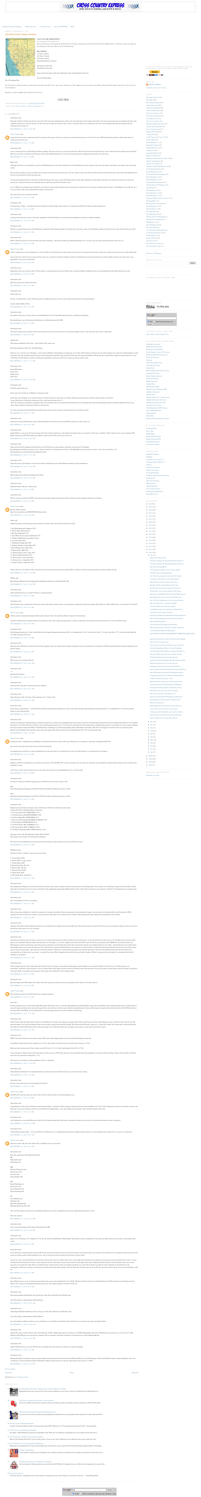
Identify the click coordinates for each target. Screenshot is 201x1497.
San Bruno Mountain (152, 392)
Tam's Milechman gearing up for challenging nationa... (167, 672)
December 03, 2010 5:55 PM (22, 244)
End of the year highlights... (158, 567)
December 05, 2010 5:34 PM (22, 638)
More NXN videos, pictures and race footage (164, 690)
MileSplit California (152, 454)
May (152, 740)
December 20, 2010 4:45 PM (22, 1244)
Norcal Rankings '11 (152, 142)
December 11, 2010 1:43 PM (22, 1086)
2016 (150, 534)
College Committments (26, 1450)
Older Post (135, 1372)
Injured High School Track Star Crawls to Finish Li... (166, 706)
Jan (151, 752)
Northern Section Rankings (154, 182)
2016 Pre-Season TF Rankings (155, 217)
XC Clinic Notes (151, 211)
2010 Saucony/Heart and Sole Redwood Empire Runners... (168, 615)
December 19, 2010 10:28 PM (22, 1230)
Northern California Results (154, 124)
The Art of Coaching (152, 164)
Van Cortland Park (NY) (153, 410)
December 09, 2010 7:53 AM (22, 1030)
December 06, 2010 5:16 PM (22, 845)
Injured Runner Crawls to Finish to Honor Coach (165, 700)
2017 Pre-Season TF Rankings (155, 230)
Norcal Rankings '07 (152, 172)
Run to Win (150, 431)
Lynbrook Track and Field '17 (155, 462)
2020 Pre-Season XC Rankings (12, 26)
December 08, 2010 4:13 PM (22, 974)
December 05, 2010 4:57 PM (22, 624)
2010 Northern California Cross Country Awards (165, 570)
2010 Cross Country (19, 106)
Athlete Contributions (153, 161)
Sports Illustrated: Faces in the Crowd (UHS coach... (166, 597)
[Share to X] (63, 99)
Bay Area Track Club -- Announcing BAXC (163, 603)
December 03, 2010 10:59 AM (22, 129)
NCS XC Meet (150, 140)
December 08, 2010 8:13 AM (22, 931)
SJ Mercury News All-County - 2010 (161, 678)
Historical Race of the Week (155, 203)
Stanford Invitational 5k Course (156, 402)
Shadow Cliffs (150, 394)
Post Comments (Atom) (21, 1377)
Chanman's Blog (151, 428)
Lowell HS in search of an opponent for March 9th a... (166, 609)
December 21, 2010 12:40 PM (22, 1338)
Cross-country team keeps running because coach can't (167, 645)
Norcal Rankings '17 (152, 195)
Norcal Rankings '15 (152, 206)
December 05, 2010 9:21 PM (22, 652)
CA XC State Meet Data (153, 169)
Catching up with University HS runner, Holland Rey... (167, 675)
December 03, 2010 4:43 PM (22, 221)
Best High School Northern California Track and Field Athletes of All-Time (42, 1389)
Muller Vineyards (151, 381)
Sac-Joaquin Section (152, 473)
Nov (151, 722)
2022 (150, 516)
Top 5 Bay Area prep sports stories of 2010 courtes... (166, 576)
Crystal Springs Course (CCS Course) (158, 352)
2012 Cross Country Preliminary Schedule (23, 1430)
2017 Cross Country (152, 121)
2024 (150, 510)
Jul (151, 734)
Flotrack (148, 465)
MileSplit (149, 457)
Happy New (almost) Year (158, 558)
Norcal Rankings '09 (152, 214)
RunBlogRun (150, 434)
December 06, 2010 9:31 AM (22, 714)
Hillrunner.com (151, 483)
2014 (150, 540)
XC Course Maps (151, 227)
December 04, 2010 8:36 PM (22, 501)
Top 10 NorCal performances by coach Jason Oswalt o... (167, 600)
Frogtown (149, 360)
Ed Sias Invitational (152, 357)
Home (72, 26)
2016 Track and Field (153, 108)
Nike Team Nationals (152, 481)
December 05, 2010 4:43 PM (22, 607)
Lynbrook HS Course (152, 373)
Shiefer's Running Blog (153, 439)
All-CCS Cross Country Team (159, 642)
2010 (150, 552)
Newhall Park (150, 384)
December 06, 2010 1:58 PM (22, 754)
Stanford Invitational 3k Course (156, 400)
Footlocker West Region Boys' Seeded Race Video (165, 687)
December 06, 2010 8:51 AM (22, 700)
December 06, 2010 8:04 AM (22, 663)
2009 (150, 756)
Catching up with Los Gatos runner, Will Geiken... (165, 666)
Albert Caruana (15, 134)
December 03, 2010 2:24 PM (22, 197)
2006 (150, 765)
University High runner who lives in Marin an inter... (166, 654)
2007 (150, 762)
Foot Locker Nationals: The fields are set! (163, 694)
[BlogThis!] (61, 99)
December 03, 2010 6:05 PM (22, 274)
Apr (151, 743)
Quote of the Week (152, 238)
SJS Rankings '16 (151, 222)
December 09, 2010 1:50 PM (22, 1075)
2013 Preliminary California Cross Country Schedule (26, 1437)
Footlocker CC (151, 478)
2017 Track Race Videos (154, 246)
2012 (150, 546)
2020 (150, 522)
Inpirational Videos (152, 145)
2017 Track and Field (153, 116)
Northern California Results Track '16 (157, 158)
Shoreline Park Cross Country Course (158, 397)
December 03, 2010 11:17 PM (22, 361)
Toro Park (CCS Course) (153, 405)
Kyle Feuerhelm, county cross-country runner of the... (166, 681)
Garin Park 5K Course (153, 365)
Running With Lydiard (153, 436)
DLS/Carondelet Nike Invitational (157, 355)
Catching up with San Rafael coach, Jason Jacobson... (166, 712)
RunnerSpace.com (152, 494)
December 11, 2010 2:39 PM (22, 1098)
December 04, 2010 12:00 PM (22, 466)
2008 (150, 759)
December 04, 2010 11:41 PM (22, 573)
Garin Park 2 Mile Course (154, 363)
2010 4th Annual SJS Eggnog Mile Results (163, 624)
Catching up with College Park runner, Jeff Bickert (166, 684)
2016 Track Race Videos (154, 243)
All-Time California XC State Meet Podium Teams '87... (167, 561)
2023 (150, 513)
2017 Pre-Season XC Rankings (155, 174)
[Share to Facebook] (65, 99)
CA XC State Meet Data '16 (154, 233)
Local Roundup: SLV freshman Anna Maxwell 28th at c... (168, 651)
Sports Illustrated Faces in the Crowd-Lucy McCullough (167, 639)
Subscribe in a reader (152, 775)
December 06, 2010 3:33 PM (22, 799)
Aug (151, 731)
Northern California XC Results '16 (157, 166)
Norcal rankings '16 (152, 209)
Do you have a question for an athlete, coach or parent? (36, 1400)
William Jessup (151, 413)
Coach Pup (149, 187)
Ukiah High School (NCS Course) (156, 408)
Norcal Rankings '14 (152, 193)
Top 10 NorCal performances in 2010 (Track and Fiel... (167, 618)
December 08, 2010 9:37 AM (22, 958)
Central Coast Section (153, 467)
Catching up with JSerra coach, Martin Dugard (164, 579)
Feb (151, 749)
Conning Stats (150, 134)
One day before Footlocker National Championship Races (168, 669)
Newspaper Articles (152, 97)
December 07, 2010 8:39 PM (22, 917)
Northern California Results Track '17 (157, 198)
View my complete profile (156, 88)
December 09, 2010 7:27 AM (22, 1013)
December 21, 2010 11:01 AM (22, 1324)
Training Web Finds (152, 132)
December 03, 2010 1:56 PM (22, 157)
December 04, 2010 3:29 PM (22, 489)
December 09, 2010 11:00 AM (22, 1063)
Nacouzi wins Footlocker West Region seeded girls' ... (166, 697)
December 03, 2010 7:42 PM (22, 323)
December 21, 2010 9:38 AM (22, 1287)
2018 (150, 528)
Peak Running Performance (154, 491)
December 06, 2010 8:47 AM (22, 689)
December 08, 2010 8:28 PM (22, 985)
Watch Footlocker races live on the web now (164, 663)
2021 (150, 519)
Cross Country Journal (153, 489)
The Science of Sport (152, 444)
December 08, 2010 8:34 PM (22, 997)
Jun (151, 737)
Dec (151, 555)
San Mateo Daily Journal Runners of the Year (164, 585)
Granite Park (150, 368)
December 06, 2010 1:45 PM (22, 733)
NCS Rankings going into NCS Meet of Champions (35, 1462)
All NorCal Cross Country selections (20, 34)
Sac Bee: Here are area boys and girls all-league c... (166, 588)
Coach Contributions (152, 110)
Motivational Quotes (16, 1473)
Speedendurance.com (153, 442)
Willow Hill (150, 416)
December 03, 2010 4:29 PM (22, 209)
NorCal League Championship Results (22, 1423)
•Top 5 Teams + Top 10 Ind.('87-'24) (157, 334)
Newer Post (8, 1372)
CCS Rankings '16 (152, 235)
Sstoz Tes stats (150, 241)
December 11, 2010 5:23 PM (22, 1112)
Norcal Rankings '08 (152, 225)
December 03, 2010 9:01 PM (22, 335)
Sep (151, 728)
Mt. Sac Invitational (152, 378)
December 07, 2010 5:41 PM (22, 903)
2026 (150, 504)
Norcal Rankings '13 (152, 180)
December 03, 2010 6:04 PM (22, 262)
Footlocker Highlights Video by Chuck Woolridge (166, 648)
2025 (150, 507)
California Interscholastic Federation (157, 475)
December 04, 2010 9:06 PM (22, 515)
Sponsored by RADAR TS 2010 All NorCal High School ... (168, 594)
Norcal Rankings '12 (152, 148)
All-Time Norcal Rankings (154, 219)
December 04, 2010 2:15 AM (22, 413)
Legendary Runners (152, 153)
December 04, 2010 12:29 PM (22, 478)
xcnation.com (150, 150)
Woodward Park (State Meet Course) (157, 418)
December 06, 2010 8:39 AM (22, 677)
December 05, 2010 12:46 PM (22, 584)
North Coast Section (152, 470)
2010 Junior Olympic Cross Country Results (164, 657)
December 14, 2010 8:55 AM (22, 1135)
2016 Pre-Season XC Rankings (155, 185)
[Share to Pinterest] (68, 99)
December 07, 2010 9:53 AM (22, 878)
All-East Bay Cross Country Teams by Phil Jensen (165, 591)
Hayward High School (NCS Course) (157, 371)
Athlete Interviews (30, 26)
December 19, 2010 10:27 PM (22, 1219)
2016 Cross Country (152, 113)
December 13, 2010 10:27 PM (22, 1123)
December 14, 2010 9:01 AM (22, 1146)
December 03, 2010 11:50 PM (22, 380)
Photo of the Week (152, 156)
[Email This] (59, 99)
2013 (150, 543)
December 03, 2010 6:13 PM (22, 285)
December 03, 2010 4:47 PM (22, 232)
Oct (151, 725)
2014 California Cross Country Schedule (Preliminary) (27, 1443)
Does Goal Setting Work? (158, 621)
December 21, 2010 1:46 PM (22, 1350)
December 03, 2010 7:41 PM (22, 307)
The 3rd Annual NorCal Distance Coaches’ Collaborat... (167, 627)
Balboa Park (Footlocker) (154, 347)
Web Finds (149, 100)
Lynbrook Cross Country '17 (155, 459)
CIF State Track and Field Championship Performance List (37, 1412)
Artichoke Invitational (153, 344)
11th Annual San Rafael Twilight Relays (162, 630)
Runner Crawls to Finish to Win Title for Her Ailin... (166, 715)
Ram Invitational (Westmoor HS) (156, 389)
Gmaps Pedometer (151, 486)
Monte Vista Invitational (154, 376)
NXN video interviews (157, 703)
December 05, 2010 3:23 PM (22, 596)
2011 (150, 549)
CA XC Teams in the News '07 (155, 137)
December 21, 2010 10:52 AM (22, 1303)
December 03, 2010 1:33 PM (22, 143)
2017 (150, 531)
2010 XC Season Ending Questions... (161, 573)
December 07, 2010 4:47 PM (22, 892)
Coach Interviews (45, 26)
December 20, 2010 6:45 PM (22, 1273)
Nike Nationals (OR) (152, 387)
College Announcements (154, 126)
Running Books (151, 201)
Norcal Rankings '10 (35, 106)
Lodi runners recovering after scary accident (164, 709)
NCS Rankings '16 (152, 190)
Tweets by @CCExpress (153, 253)
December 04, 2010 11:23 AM (22, 455)
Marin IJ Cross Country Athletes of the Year (163, 582)
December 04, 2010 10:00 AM (22, 438)
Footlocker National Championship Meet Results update (168, 660)
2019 (150, 525)
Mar (151, 746)
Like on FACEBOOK (60, 26)
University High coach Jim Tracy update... (163, 606)
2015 (150, 537)
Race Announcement (152, 102)
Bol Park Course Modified (154, 349)
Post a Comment (10, 1369)
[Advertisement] (100, 18)
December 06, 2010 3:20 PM (22, 773)
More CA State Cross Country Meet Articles (164, 718)
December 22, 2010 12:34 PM (22, 1364)
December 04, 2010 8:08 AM (22, 424)
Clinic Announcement (153, 129)
